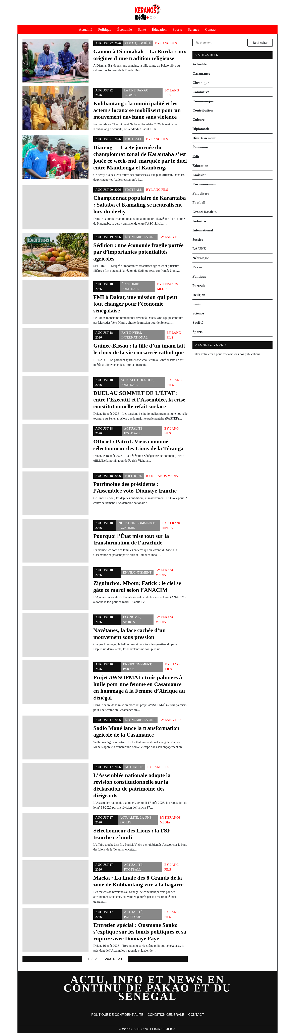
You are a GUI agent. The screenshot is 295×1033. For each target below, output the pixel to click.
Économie (124, 29)
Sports (177, 29)
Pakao (130, 43)
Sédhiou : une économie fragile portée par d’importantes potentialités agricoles (138, 252)
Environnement (137, 572)
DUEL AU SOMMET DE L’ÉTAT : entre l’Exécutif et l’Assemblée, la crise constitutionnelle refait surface (139, 400)
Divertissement (204, 138)
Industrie (126, 523)
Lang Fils (168, 43)
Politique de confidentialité (117, 1014)
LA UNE (130, 90)
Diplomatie (201, 129)
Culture (198, 120)
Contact (210, 29)
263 (108, 959)
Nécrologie (200, 258)
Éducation (159, 29)
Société (144, 43)
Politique (104, 29)
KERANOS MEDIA (164, 475)
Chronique (200, 83)
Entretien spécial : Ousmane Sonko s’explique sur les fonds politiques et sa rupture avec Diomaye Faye (139, 932)
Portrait (198, 286)
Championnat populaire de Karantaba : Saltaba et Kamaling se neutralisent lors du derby (139, 204)
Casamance (201, 73)
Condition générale (166, 1014)
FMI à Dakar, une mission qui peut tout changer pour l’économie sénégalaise (135, 304)
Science (193, 29)
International (134, 337)
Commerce (145, 523)
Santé (142, 29)
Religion (198, 295)
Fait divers (131, 332)
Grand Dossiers (204, 212)
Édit (195, 156)
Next (118, 959)
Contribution (202, 110)
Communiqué (203, 101)
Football (133, 139)
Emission (199, 175)
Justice (147, 380)
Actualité (85, 29)
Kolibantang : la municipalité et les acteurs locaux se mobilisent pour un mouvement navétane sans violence (137, 110)
